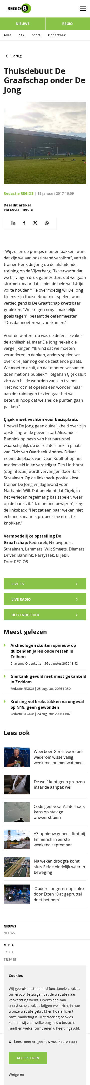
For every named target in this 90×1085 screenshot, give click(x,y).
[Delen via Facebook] (24, 223)
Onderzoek (57, 35)
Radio (8, 952)
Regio (67, 23)
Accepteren (27, 1058)
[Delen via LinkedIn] (13, 223)
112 (21, 35)
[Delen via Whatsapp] (46, 223)
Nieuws (23, 23)
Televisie (10, 959)
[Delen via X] (35, 223)
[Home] (22, 8)
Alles (8, 35)
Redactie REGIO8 (18, 193)
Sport (36, 35)
